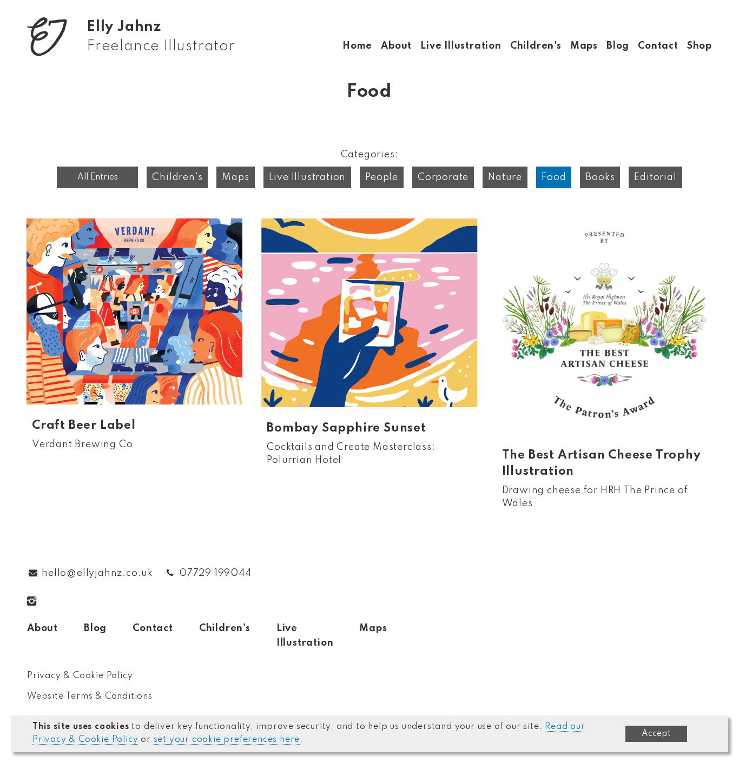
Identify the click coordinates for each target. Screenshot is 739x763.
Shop (699, 46)
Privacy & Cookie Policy (80, 676)
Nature (505, 177)
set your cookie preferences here (227, 739)
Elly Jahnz (161, 36)
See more (134, 345)
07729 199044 (215, 573)
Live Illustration (461, 46)
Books (600, 177)
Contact (658, 46)
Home (357, 46)
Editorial (655, 177)
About (396, 46)
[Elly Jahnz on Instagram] (38, 601)
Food (554, 177)
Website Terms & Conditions (90, 696)
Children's (536, 46)
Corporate (443, 177)
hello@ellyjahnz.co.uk (97, 573)
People (381, 177)
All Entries (97, 177)
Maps (584, 46)
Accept (656, 733)
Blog (617, 46)
